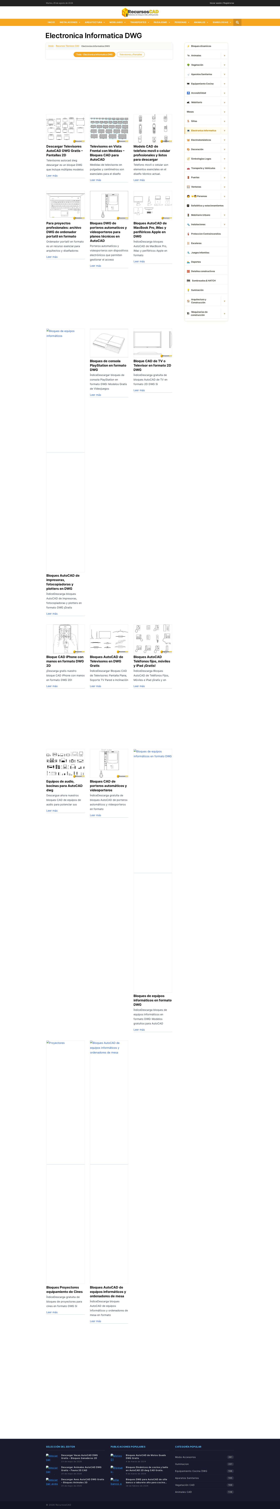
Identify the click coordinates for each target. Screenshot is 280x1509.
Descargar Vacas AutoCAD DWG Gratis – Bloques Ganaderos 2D (79, 1456)
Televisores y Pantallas (130, 54)
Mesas (190, 111)
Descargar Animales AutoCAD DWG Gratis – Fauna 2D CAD (81, 1468)
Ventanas (194, 186)
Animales (199, 22)
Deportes (194, 261)
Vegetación (195, 64)
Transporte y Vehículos (201, 168)
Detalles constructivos (201, 271)
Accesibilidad (196, 93)
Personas (181, 22)
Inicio (51, 22)
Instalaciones (68, 22)
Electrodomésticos (199, 140)
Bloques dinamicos (199, 46)
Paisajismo (160, 22)
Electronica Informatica (201, 130)
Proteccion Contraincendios (204, 233)
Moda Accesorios (185, 1457)
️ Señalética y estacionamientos (205, 205)
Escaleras (194, 243)
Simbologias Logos (199, 158)
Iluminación (195, 290)
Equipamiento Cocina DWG (191, 1471)
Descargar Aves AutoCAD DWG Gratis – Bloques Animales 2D (82, 1481)
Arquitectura (93, 22)
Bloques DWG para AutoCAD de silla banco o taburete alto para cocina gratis (146, 1481)
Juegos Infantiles (198, 252)
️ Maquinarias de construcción (197, 313)
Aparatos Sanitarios (199, 74)
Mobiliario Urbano (198, 215)
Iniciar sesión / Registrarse (222, 3)
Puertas (193, 177)
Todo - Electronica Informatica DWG (94, 54)
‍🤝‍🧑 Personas (197, 196)
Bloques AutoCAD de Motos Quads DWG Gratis (146, 1456)
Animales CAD (183, 1492)
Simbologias (220, 22)
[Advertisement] (109, 84)
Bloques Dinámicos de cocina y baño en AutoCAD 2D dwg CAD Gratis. (147, 1468)
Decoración (195, 149)
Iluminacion (182, 1464)
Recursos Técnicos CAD (67, 46)
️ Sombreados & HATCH (201, 280)
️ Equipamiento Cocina (200, 83)
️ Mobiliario (194, 102)
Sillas (192, 121)
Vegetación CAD (185, 1485)
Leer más (52, 175)
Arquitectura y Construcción (196, 301)
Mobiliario (116, 22)
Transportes (138, 22)
